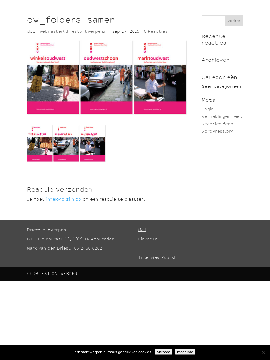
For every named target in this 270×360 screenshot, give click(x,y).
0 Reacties (155, 32)
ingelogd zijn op (63, 200)
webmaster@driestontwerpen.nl (73, 32)
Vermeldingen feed (222, 117)
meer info (185, 352)
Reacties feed (217, 124)
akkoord (163, 352)
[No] (263, 352)
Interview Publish (157, 258)
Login (208, 109)
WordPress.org (218, 132)
